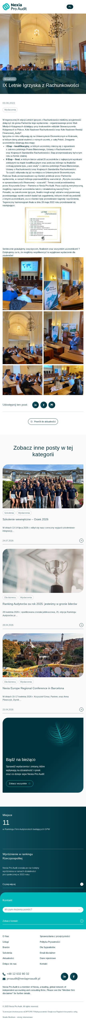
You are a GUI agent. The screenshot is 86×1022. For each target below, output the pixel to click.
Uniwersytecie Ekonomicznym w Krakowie (56, 136)
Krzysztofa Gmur (17, 185)
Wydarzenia (10, 109)
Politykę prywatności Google (43, 1012)
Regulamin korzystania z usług (66, 1012)
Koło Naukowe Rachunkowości (40, 129)
